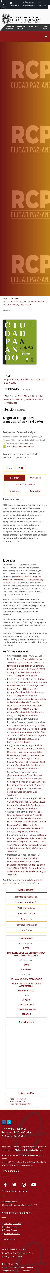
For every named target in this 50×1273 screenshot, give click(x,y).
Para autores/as (17, 1101)
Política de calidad (26, 907)
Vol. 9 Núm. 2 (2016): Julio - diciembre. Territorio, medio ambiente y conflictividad (25, 303)
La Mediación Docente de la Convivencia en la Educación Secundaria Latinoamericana (26, 702)
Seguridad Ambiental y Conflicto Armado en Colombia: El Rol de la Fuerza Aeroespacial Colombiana (26, 728)
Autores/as (35, 477)
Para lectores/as (18, 1098)
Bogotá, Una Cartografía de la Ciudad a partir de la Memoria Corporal (27, 838)
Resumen (14, 477)
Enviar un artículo (26, 913)
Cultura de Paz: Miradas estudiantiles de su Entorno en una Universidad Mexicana (27, 682)
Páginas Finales (38, 798)
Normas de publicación (26, 896)
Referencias (14, 491)
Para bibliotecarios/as (20, 1104)
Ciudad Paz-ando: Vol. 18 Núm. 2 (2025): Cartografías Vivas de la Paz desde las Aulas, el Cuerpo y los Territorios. (26, 672)
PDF (10, 468)
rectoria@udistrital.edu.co (12, 1256)
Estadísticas (26, 930)
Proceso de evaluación (26, 902)
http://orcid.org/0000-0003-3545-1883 (20, 446)
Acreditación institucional (10, 27)
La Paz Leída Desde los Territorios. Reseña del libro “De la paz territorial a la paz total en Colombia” (25, 662)
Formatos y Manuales (26, 924)
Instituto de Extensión (21, 27)
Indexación (26, 919)
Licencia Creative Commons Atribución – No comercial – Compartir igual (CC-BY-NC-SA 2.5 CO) (24, 579)
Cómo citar (35, 491)
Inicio (5, 298)
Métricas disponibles (25, 484)
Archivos (15, 298)
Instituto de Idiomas (45, 27)
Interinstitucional (33, 26)
